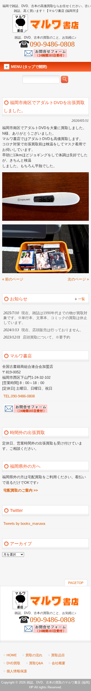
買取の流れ (33, 655)
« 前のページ (12, 279)
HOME (12, 655)
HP (31, 687)
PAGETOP (75, 583)
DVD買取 (13, 663)
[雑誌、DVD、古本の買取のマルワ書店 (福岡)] (46, 30)
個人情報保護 (17, 671)
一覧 (81, 299)
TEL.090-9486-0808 (19, 396)
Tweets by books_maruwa (24, 524)
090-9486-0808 (52, 44)
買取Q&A (36, 663)
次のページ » (78, 279)
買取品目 (58, 655)
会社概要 (58, 663)
